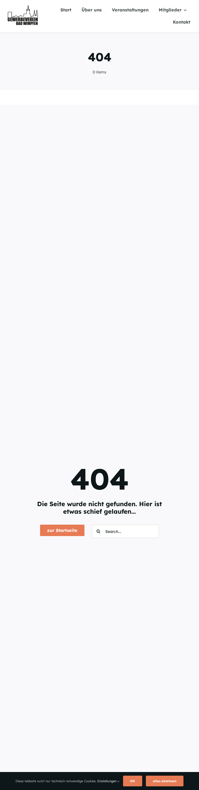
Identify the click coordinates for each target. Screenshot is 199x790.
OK (132, 781)
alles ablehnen (164, 781)
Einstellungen (107, 781)
